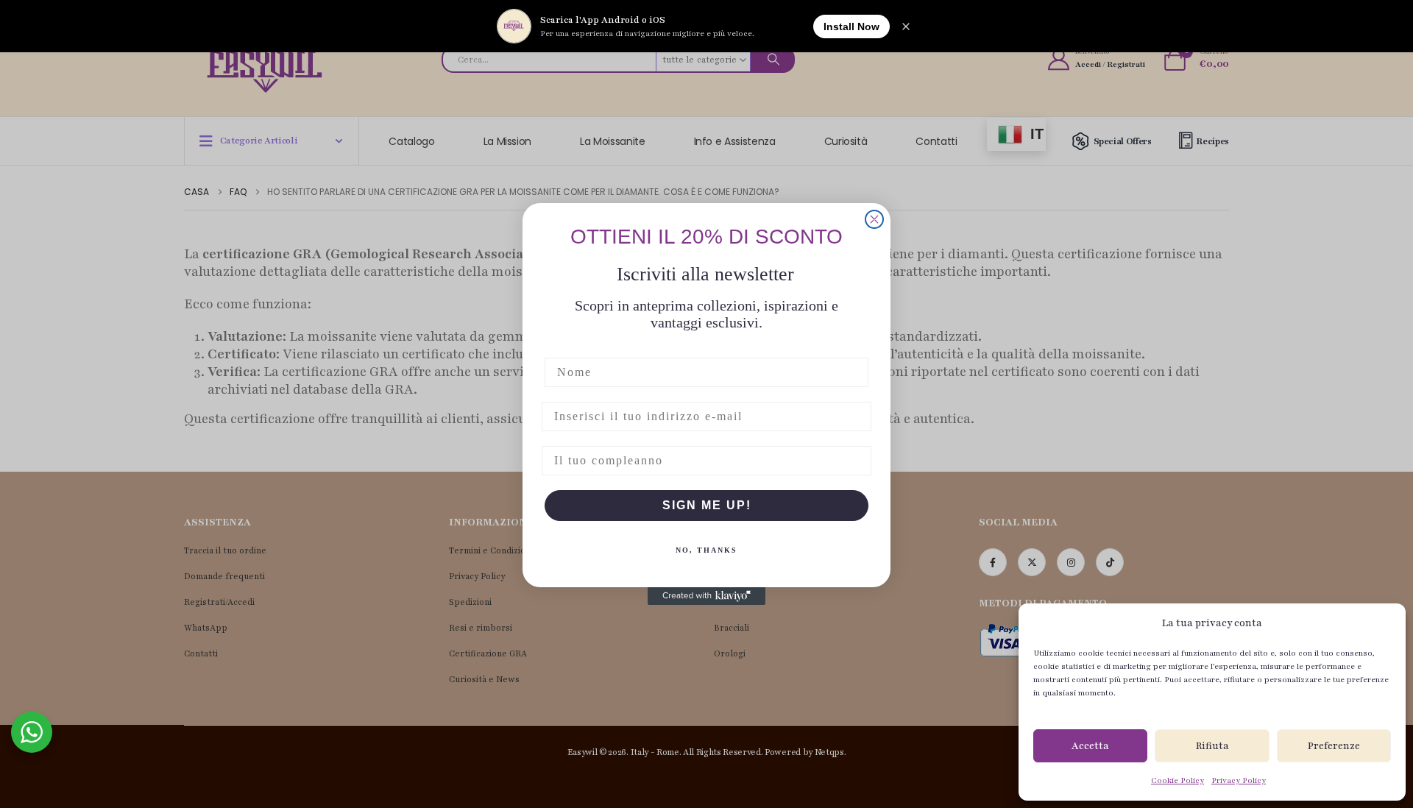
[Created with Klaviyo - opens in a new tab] (706, 596)
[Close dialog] (874, 219)
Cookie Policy (1177, 780)
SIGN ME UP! (706, 505)
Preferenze (1334, 746)
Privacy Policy (1238, 780)
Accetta (1090, 746)
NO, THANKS (706, 550)
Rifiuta (1212, 746)
